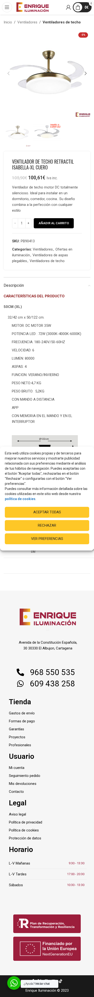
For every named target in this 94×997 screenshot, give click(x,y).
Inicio (8, 22)
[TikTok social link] (60, 981)
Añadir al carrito (54, 223)
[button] (8, 73)
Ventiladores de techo (62, 22)
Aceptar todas (47, 512)
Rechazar (47, 525)
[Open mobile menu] (7, 7)
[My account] (68, 7)
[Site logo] (32, 7)
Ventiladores (27, 22)
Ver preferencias (47, 539)
